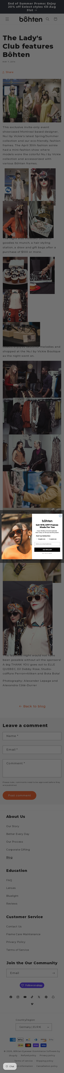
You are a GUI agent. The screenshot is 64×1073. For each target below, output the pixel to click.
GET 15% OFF (47, 550)
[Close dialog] (60, 515)
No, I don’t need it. (47, 553)
